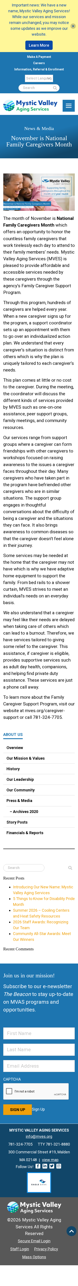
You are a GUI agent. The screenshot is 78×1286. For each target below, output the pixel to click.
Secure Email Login (34, 1241)
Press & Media (19, 800)
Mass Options (34, 1257)
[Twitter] (51, 1166)
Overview (14, 747)
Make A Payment (39, 57)
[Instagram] (58, 1166)
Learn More (39, 45)
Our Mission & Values (25, 758)
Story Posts (17, 822)
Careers (39, 63)
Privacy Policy (46, 1249)
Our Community (20, 790)
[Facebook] (38, 1166)
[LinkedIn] (44, 1166)
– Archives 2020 (24, 811)
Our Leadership (20, 779)
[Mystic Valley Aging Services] (30, 106)
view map (50, 1159)
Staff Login (19, 1249)
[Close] (73, 26)
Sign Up (17, 1109)
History (13, 769)
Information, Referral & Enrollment (39, 69)
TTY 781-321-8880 (54, 1144)
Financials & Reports (24, 832)
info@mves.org (39, 1136)
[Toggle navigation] (69, 106)
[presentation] (36, 1091)
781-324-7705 (20, 1144)
